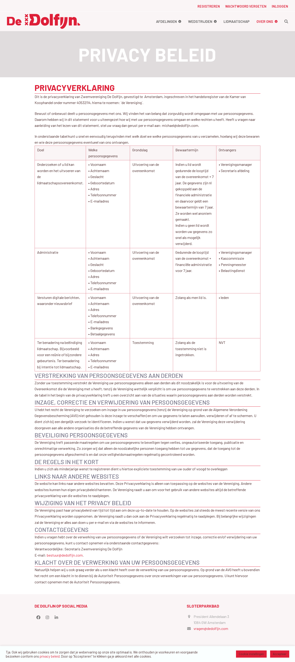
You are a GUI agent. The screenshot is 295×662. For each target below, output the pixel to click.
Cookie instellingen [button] (251, 654)
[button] (286, 21)
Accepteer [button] (279, 654)
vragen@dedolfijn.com (211, 628)
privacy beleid (50, 656)
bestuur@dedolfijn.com (65, 555)
